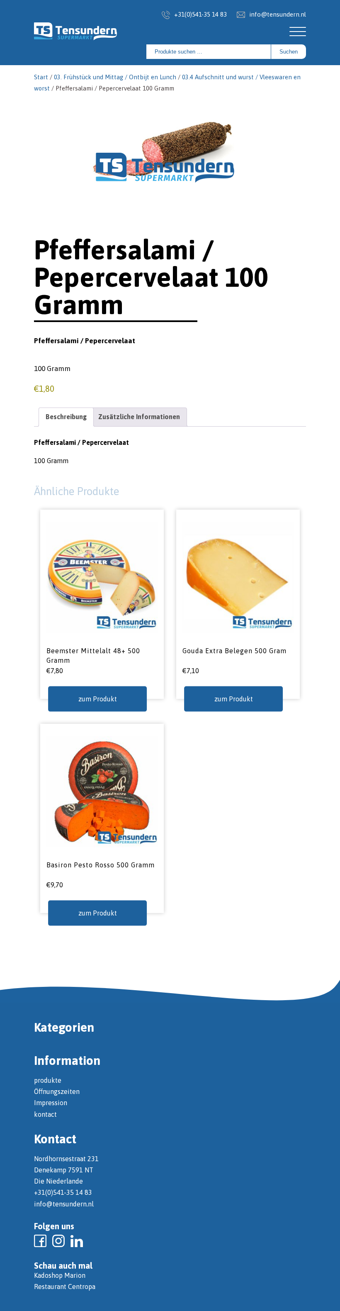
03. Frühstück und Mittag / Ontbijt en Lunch (115, 77)
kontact (45, 1114)
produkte (47, 1080)
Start (41, 77)
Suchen (288, 52)
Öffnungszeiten (57, 1091)
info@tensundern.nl (277, 14)
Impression (50, 1102)
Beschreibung (66, 416)
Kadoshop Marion (59, 1275)
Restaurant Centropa (64, 1286)
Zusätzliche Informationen (139, 416)
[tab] (66, 417)
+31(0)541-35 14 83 (200, 14)
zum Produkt (97, 698)
